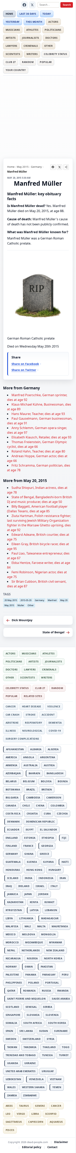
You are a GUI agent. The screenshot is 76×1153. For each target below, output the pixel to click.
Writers (32, 54)
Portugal (52, 982)
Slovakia (33, 1015)
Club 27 (11, 62)
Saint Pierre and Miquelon (26, 998)
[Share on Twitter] (59, 167)
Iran (63, 878)
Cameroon (53, 797)
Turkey (64, 1055)
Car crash (12, 714)
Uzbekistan (13, 1079)
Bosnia (63, 781)
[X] (32, 5)
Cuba (47, 813)
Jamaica (12, 894)
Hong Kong (34, 870)
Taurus (24, 1105)
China (40, 805)
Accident (48, 714)
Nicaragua (13, 958)
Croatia (32, 813)
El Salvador (48, 829)
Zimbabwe (30, 1095)
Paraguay (49, 974)
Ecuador (13, 829)
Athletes (32, 29)
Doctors (51, 37)
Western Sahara (33, 1087)
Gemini (40, 1105)
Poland (33, 982)
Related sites (33, 696)
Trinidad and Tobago (21, 1055)
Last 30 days (27, 13)
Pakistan (47, 966)
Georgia (47, 846)
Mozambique (34, 942)
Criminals (31, 45)
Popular (46, 62)
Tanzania (30, 1047)
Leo (8, 1113)
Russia (46, 990)
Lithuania (26, 918)
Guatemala (13, 862)
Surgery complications (22, 738)
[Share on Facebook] (53, 167)
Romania (29, 990)
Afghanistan (15, 749)
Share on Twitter (23, 370)
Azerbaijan (13, 773)
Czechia (62, 813)
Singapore (13, 1015)
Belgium (28, 781)
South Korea (57, 1023)
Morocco (12, 942)
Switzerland (32, 1039)
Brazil (30, 789)
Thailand (49, 1047)
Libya (9, 918)
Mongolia (48, 934)
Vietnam (55, 1079)
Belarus (11, 781)
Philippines (14, 982)
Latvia (34, 910)
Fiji (64, 837)
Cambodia (33, 797)
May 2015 (23, 166)
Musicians (13, 29)
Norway (11, 966)
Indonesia (46, 878)
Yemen (56, 1087)
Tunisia (47, 1055)
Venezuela (36, 1079)
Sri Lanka (26, 1031)
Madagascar (49, 918)
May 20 (63, 600)
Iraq (9, 886)
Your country (16, 70)
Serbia (47, 1007)
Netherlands (31, 950)
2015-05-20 (25, 600)
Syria (50, 1039)
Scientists (13, 54)
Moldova (28, 934)
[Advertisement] (38, 116)
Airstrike (12, 722)
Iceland (12, 878)
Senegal (31, 1007)
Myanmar (55, 942)
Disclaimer (61, 1142)
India (28, 878)
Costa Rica (13, 813)
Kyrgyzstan (14, 910)
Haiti (65, 862)
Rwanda (63, 990)
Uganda (12, 1063)
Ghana (28, 854)
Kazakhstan (15, 902)
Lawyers (11, 45)
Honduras (13, 870)
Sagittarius (14, 1121)
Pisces (10, 1130)
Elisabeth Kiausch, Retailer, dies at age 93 (41, 437)
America (11, 757)
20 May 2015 (10, 600)
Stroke (30, 714)
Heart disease (31, 706)
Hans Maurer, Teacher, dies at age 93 (38, 414)
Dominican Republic (40, 821)
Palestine (12, 974)
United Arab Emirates (21, 1071)
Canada (11, 805)
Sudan (43, 1031)
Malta (41, 926)
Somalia (11, 1023)
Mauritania (60, 926)
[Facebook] (24, 5)
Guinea (32, 862)
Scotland (12, 1007)
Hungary (55, 870)
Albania (35, 749)
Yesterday (13, 21)
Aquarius (56, 1121)
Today (46, 13)
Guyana (48, 862)
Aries (9, 1105)
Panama (30, 974)
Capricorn (35, 1121)
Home (9, 13)
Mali (28, 926)
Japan (28, 894)
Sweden (11, 1039)
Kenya (34, 902)
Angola (28, 757)
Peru (65, 974)
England (12, 837)
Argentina (47, 757)
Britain (47, 789)
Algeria (53, 749)
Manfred (52, 600)
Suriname (61, 1031)
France (28, 846)
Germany (36, 166)
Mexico (11, 934)
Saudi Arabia (61, 998)
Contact (52, 1147)
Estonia (29, 837)
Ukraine (30, 1063)
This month (34, 21)
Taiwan (12, 1047)
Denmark (13, 821)
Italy (54, 886)
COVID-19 (55, 730)
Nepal (11, 950)
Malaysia (12, 926)
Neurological (32, 730)
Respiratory (33, 722)
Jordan (43, 894)
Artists (11, 37)
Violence (53, 706)
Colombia (58, 805)
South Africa (32, 1023)
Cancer (11, 706)
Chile (26, 805)
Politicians (53, 29)
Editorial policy (31, 1147)
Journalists (30, 37)
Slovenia (52, 1015)
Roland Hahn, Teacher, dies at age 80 (38, 451)
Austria (49, 765)
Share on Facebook (25, 364)
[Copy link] (66, 167)
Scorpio (51, 1113)
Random (28, 62)
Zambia (12, 1095)
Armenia (11, 765)
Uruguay (48, 1071)
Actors (53, 21)
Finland (11, 846)
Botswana (13, 789)
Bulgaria (12, 797)
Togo (65, 1047)
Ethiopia (48, 837)
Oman (29, 966)
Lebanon (51, 910)
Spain (9, 1031)
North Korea (53, 958)
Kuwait (49, 902)
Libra (35, 1113)
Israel (40, 886)
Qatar (11, 990)
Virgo (21, 1113)
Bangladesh (55, 773)
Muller (21, 605)
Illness (11, 730)
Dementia (55, 722)
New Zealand (55, 950)
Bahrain (34, 773)
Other (48, 45)
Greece (44, 854)
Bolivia (46, 781)
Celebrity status (55, 54)
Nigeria (32, 958)
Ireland (23, 886)
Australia (30, 765)
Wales (11, 1087)
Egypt (30, 829)
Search (67, 5)
